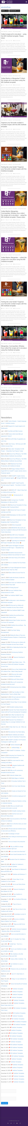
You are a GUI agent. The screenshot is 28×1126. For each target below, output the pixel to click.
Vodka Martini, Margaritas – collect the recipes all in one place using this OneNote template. (14, 392)
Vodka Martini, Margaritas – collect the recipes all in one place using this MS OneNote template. (14, 259)
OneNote (10, 31)
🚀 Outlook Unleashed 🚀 (15, 744)
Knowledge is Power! (13, 833)
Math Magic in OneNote (18, 778)
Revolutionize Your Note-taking (17, 732)
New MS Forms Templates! (17, 535)
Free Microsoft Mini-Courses (15, 431)
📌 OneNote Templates (17, 989)
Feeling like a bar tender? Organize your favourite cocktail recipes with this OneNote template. (14, 169)
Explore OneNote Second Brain (18, 537)
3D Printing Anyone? (13, 587)
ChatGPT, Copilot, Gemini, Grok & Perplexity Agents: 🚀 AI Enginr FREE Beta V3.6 (14, 478)
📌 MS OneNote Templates (18, 1013)
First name (4, 1087)
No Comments (17, 40)
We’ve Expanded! (16, 525)
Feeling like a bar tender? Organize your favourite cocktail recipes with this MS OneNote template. (14, 304)
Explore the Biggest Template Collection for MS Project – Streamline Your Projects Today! (12, 548)
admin (3, 40)
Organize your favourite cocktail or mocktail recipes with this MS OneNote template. (13, 124)
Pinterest (15, 208)
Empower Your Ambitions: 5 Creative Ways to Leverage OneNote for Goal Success (13, 722)
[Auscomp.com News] (7, 3)
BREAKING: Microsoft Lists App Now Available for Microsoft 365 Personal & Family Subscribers (13, 530)
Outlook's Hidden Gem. (16, 775)
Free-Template (4, 31)
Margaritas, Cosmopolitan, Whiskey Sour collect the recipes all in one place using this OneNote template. (14, 348)
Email (3, 1095)
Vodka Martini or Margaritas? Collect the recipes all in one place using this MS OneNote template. (13, 80)
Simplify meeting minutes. (16, 707)
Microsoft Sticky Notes (17, 679)
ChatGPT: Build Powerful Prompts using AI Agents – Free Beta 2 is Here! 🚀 (13, 485)
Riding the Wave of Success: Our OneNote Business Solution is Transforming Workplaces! (13, 637)
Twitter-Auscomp (17, 31)
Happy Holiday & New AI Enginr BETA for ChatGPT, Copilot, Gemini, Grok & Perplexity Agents (13, 471)
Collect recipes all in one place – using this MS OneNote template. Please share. (13, 36)
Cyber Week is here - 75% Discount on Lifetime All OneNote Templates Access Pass (13, 664)
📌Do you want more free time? (17, 851)
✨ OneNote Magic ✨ (15, 747)
